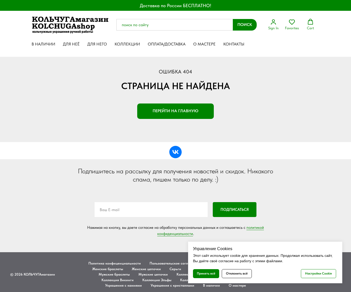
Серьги (175, 269)
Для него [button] (97, 44)
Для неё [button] (71, 44)
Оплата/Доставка (167, 44)
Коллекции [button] (127, 44)
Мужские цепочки (153, 274)
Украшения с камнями (123, 285)
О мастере (204, 44)
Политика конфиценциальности (114, 263)
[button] (273, 24)
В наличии (43, 44)
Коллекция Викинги (117, 280)
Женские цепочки (146, 269)
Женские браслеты (107, 269)
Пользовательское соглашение (175, 263)
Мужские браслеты (114, 274)
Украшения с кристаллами (172, 285)
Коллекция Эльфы (156, 280)
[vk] (175, 152)
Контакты (233, 44)
